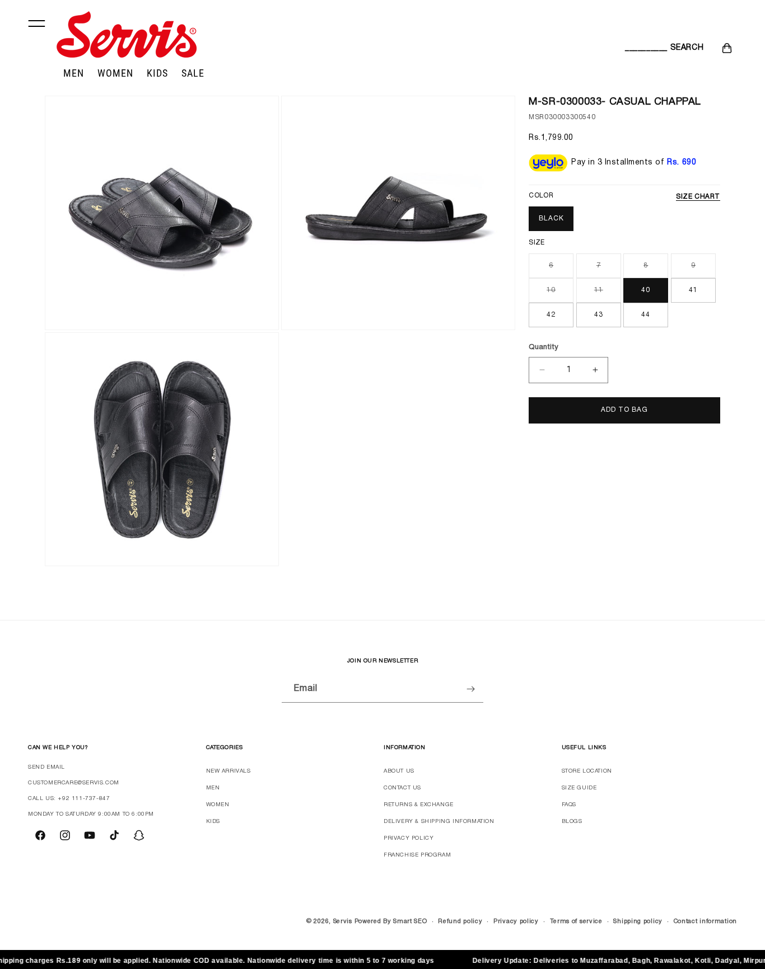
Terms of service (576, 921)
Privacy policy (516, 921)
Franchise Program (417, 855)
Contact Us (402, 788)
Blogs (572, 821)
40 (645, 290)
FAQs (569, 804)
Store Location (587, 771)
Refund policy (460, 921)
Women (218, 804)
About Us (399, 771)
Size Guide (579, 788)
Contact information (705, 921)
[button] (637, 48)
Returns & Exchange (419, 804)
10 (560, 294)
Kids (213, 821)
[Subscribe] (470, 689)
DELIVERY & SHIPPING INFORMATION (439, 821)
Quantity (543, 347)
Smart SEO (410, 921)
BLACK (551, 218)
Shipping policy (638, 921)
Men (213, 788)
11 (607, 294)
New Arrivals (228, 771)
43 (598, 315)
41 (693, 290)
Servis (342, 921)
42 (551, 315)
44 (645, 315)
